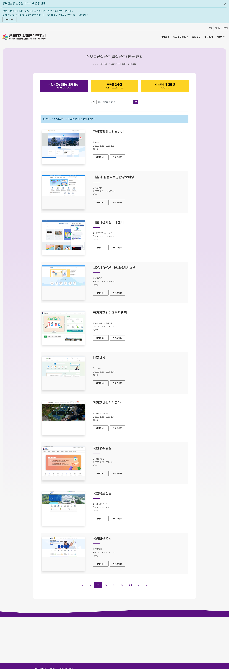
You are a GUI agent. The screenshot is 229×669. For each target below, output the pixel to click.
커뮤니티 (221, 36)
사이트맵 (225, 28)
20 (130, 584)
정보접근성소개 (180, 36)
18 (114, 584)
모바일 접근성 (114, 86)
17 (106, 584)
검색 (93, 101)
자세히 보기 (9, 19)
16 (98, 584)
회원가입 (217, 28)
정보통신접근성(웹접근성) (62, 86)
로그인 (210, 28)
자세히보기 (102, 157)
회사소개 (165, 36)
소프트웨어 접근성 (165, 86)
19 (122, 584)
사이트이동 (117, 157)
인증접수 (196, 36)
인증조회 (208, 36)
